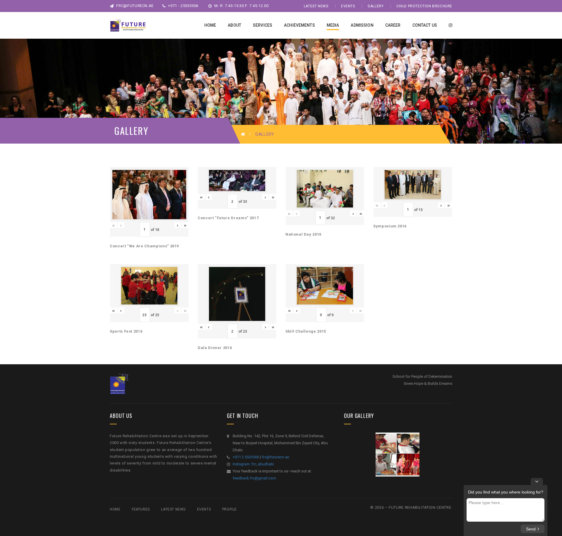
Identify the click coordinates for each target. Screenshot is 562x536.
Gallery (375, 6)
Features (141, 509)
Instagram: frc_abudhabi (253, 464)
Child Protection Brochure (424, 6)
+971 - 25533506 (182, 6)
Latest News (316, 6)
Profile (229, 509)
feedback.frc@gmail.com (254, 478)
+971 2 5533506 (246, 457)
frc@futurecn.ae (134, 6)
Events (348, 6)
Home (115, 509)
